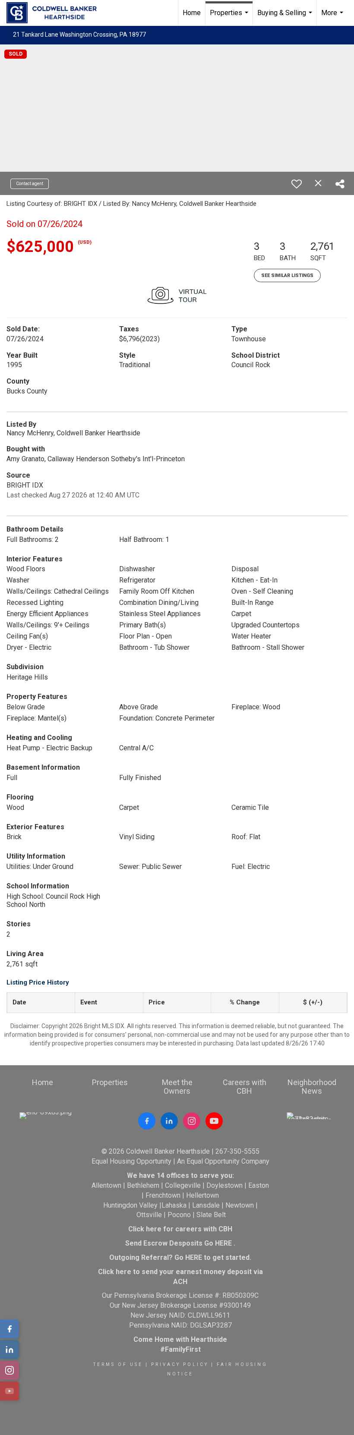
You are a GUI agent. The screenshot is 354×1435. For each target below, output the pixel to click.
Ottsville (149, 1215)
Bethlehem (143, 1185)
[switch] (296, 184)
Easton (258, 1185)
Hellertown (202, 1195)
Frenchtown (162, 1195)
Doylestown (224, 1185)
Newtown (239, 1205)
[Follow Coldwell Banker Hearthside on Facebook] (146, 1121)
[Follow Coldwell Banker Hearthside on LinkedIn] (169, 1121)
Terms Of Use (118, 1364)
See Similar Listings (287, 275)
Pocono (179, 1215)
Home (192, 13)
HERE (223, 1243)
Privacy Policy (180, 1364)
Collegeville (183, 1185)
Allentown (106, 1185)
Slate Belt (211, 1215)
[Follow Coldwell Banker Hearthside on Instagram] (191, 1121)
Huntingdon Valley (130, 1205)
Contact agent (29, 183)
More (333, 17)
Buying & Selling (285, 17)
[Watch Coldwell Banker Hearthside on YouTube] (214, 1121)
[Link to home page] (55, 13)
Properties (230, 17)
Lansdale (206, 1205)
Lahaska (173, 1205)
